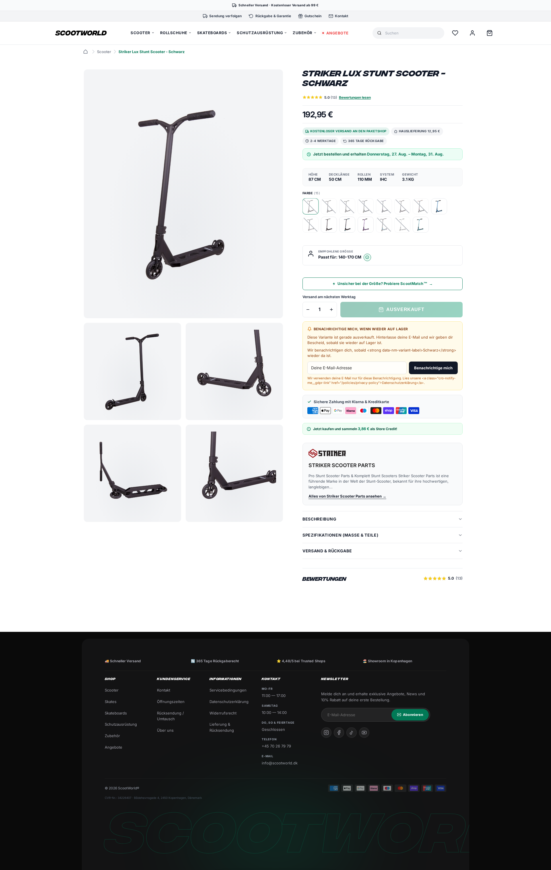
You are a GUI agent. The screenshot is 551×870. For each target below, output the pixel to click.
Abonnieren (413, 714)
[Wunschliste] (455, 33)
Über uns (165, 730)
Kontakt (163, 690)
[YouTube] (364, 732)
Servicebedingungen (228, 690)
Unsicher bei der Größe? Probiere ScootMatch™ (385, 283)
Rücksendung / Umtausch (170, 716)
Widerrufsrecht (222, 713)
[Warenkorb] (489, 33)
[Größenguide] (367, 257)
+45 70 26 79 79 (276, 746)
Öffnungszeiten (171, 701)
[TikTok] (351, 732)
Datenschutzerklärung (229, 701)
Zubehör (112, 735)
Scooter (104, 51)
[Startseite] (86, 52)
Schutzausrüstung (121, 724)
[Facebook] (339, 732)
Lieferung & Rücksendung (221, 727)
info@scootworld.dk (280, 763)
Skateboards (116, 713)
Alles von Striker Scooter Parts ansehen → (347, 496)
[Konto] (472, 33)
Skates (111, 701)
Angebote (113, 747)
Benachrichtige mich (433, 368)
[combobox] (412, 33)
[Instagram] (326, 732)
